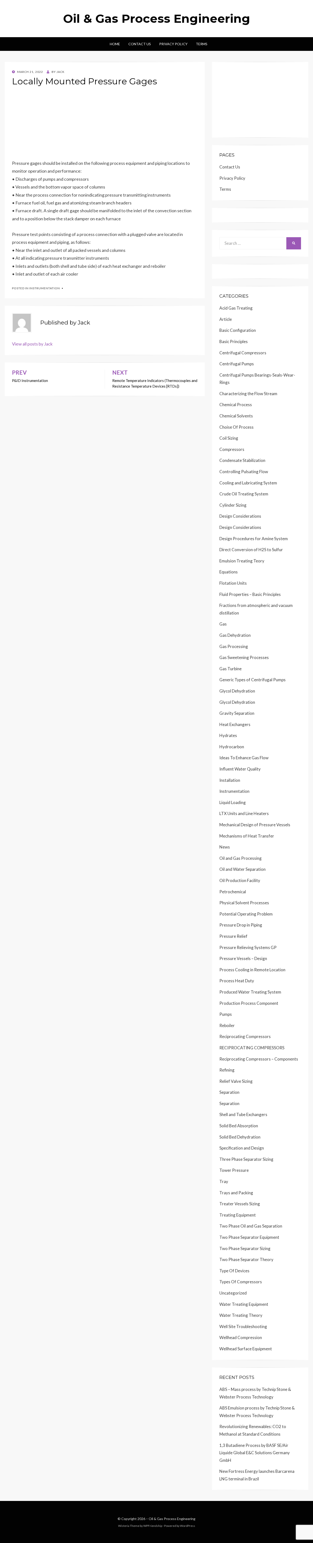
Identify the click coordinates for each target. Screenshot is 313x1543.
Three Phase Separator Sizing (246, 1159)
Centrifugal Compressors (242, 352)
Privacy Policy (173, 44)
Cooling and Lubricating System (248, 482)
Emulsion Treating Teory (241, 560)
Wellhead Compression (240, 1337)
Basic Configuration (237, 330)
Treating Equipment (237, 1215)
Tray (223, 1181)
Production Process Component (248, 1003)
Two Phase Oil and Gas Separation (250, 1226)
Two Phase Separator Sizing (244, 1248)
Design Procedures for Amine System (253, 538)
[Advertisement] (104, 125)
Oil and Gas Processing (240, 858)
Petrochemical (232, 891)
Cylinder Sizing (232, 505)
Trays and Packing (236, 1192)
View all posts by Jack (32, 344)
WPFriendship (152, 1526)
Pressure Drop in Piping (240, 925)
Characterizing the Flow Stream (248, 393)
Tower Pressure (234, 1170)
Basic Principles (233, 341)
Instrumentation (44, 288)
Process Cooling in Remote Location (252, 969)
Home (115, 44)
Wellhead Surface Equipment (245, 1348)
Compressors (231, 449)
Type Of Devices (234, 1270)
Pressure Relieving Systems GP (248, 947)
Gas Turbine (230, 668)
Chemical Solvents (236, 415)
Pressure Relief (233, 936)
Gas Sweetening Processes (244, 657)
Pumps (225, 1014)
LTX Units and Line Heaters (244, 813)
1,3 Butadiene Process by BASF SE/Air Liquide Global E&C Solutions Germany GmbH (254, 1453)
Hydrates (228, 735)
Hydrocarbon (231, 746)
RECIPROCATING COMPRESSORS (251, 1047)
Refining (227, 1070)
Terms (201, 44)
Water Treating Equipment (243, 1304)
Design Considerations (240, 516)
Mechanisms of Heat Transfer (246, 836)
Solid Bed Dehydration (239, 1137)
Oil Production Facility (239, 880)
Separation (229, 1092)
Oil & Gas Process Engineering (156, 18)
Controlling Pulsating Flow (243, 471)
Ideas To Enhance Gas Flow (243, 757)
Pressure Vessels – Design (243, 958)
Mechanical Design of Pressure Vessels (254, 824)
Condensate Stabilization (242, 460)
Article (225, 319)
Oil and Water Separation (242, 869)
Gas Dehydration (235, 635)
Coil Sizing (228, 438)
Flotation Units (233, 583)
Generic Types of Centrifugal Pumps (252, 679)
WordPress (187, 1526)
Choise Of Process (236, 427)
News (224, 847)
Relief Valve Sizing (236, 1081)
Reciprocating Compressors (245, 1036)
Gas (223, 623)
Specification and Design (241, 1148)
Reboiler (227, 1025)
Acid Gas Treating (236, 308)
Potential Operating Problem (246, 914)
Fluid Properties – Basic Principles (250, 594)
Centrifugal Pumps (236, 363)
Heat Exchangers (234, 724)
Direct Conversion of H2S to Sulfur (251, 549)
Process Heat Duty (236, 980)
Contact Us (139, 44)
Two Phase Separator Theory (246, 1259)
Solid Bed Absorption (238, 1125)
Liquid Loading (232, 802)
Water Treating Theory (240, 1315)
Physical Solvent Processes (244, 902)
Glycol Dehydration (237, 690)
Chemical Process (235, 404)
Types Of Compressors (240, 1281)
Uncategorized (233, 1293)
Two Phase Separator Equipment (249, 1237)
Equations (228, 571)
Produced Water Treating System (250, 992)
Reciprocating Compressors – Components (258, 1059)
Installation (229, 780)
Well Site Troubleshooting (243, 1326)
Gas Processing (233, 646)
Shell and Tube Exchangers (243, 1114)
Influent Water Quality (240, 769)
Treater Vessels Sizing (239, 1203)
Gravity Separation (236, 713)
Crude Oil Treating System (243, 493)
